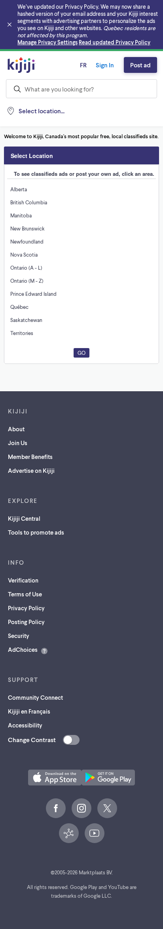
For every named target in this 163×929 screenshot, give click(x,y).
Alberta (18, 189)
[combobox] (81, 88)
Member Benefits (30, 456)
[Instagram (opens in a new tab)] (81, 808)
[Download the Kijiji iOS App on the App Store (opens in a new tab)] (55, 777)
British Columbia (28, 202)
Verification (23, 580)
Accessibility (25, 725)
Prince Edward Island (33, 294)
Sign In (105, 65)
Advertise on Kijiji (31, 470)
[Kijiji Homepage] (22, 65)
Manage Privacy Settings (47, 42)
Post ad (140, 65)
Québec (19, 307)
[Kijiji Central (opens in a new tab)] (69, 833)
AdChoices (23, 649)
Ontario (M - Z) (27, 281)
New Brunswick (27, 228)
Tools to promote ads (36, 532)
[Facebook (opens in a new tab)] (56, 808)
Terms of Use (25, 594)
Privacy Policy (26, 607)
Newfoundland (27, 241)
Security (18, 636)
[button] (55, 777)
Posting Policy (26, 621)
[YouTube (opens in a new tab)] (94, 833)
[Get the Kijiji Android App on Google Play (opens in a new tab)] (108, 777)
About (16, 428)
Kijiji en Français (29, 711)
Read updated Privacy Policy (114, 42)
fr (83, 65)
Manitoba (21, 215)
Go (81, 352)
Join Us (17, 442)
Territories (21, 333)
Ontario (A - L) (26, 268)
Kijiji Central (24, 518)
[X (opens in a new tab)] (107, 808)
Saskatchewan (26, 320)
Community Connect (35, 697)
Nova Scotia (24, 254)
